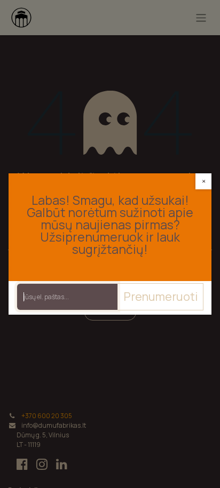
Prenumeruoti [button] (160, 296)
